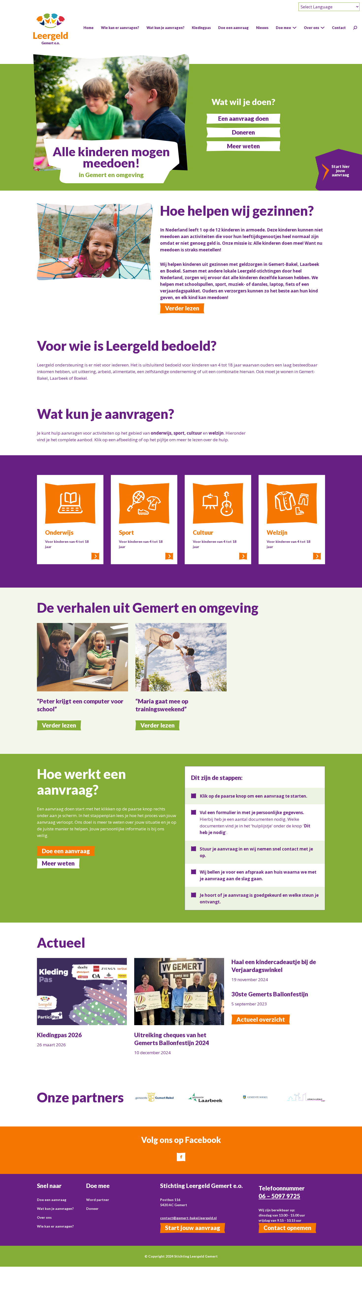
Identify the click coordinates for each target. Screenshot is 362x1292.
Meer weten (243, 146)
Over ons (44, 1217)
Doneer (92, 1208)
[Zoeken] (355, 28)
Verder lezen (182, 308)
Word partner (97, 1200)
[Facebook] (181, 1157)
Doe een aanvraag (66, 850)
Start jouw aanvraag (192, 1227)
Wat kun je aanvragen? (55, 1208)
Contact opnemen (287, 1227)
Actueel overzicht (260, 1019)
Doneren (243, 132)
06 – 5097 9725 (279, 1196)
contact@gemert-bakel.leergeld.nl (188, 1218)
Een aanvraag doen (243, 118)
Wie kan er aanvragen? (55, 1226)
